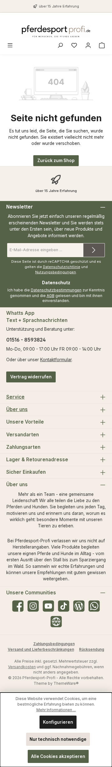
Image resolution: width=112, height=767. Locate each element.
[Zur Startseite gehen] (56, 31)
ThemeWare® (66, 683)
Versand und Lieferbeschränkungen (41, 649)
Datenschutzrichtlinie (61, 267)
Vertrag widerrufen (31, 376)
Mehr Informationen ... (56, 709)
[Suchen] (60, 46)
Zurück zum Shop (56, 160)
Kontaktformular (56, 359)
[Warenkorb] (102, 46)
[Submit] (94, 250)
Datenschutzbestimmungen (56, 290)
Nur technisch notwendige (58, 739)
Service (15, 397)
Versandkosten (22, 666)
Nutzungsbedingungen (55, 272)
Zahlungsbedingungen (54, 643)
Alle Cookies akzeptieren (58, 756)
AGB (50, 295)
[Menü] (10, 46)
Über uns (17, 409)
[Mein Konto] (88, 46)
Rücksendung (91, 649)
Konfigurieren (58, 722)
